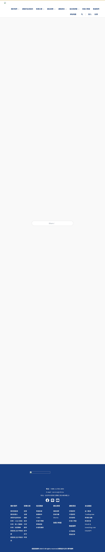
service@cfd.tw (58, 492)
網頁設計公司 (62, 549)
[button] (82, 14)
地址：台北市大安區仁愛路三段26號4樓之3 (55, 495)
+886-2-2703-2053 (57, 489)
